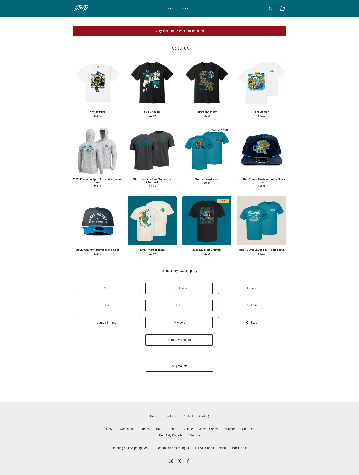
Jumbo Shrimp (106, 322)
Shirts (179, 305)
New (107, 288)
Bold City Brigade (179, 339)
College (251, 305)
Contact (187, 416)
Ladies (251, 288)
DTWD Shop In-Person (210, 448)
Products (170, 416)
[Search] (271, 8)
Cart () (204, 416)
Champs (194, 435)
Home (154, 416)
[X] (179, 461)
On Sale (251, 322)
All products (179, 366)
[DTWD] (82, 8)
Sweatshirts (179, 288)
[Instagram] (171, 461)
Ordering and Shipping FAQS (131, 448)
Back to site (240, 448)
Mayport (179, 322)
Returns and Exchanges (173, 448)
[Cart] (282, 8)
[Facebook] (188, 461)
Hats (107, 305)
